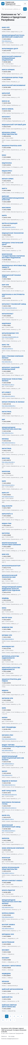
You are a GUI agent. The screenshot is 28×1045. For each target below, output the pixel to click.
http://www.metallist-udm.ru (9, 308)
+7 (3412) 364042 (6, 516)
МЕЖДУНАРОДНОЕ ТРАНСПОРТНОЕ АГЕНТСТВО (11, 428)
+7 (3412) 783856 (6, 209)
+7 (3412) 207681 (6, 79)
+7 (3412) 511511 (6, 346)
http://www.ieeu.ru (7, 41)
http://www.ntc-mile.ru (8, 819)
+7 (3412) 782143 (6, 180)
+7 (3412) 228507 (6, 546)
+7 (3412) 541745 (6, 136)
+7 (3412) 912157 (6, 817)
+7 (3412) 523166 (6, 600)
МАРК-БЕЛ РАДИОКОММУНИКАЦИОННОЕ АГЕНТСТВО (13, 198)
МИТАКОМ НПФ (7, 698)
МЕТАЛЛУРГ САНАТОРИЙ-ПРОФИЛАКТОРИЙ (11, 368)
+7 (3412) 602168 (6, 773)
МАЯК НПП (5, 27)
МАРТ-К (4, 188)
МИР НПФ (5, 285)
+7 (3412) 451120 (6, 404)
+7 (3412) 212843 (6, 952)
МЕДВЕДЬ (5, 598)
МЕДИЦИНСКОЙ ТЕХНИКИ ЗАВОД (11, 276)
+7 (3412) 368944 (6, 936)
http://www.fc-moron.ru (8, 873)
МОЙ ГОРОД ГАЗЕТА (9, 791)
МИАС (4, 155)
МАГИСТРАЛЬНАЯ (8, 942)
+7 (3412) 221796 (6, 648)
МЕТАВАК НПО (7, 635)
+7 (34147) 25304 (6, 71)
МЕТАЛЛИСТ (6, 117)
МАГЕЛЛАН (6, 533)
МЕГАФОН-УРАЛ (7, 735)
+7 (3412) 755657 (6, 556)
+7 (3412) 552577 (6, 619)
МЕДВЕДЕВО (6, 973)
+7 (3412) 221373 (6, 871)
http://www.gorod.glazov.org (9, 794)
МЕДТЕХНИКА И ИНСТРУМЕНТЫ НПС (13, 295)
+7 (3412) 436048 (6, 535)
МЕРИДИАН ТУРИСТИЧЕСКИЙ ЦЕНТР (12, 243)
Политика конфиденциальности (9, 1038)
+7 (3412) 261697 (6, 610)
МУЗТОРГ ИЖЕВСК (8, 924)
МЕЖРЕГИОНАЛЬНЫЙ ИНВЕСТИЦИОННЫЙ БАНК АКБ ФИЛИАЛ (13, 758)
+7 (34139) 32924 (6, 892)
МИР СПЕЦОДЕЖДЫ (9, 727)
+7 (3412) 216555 (6, 637)
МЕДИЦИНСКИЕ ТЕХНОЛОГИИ (13, 233)
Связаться (4, 1036)
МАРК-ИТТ (5, 493)
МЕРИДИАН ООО (8, 934)
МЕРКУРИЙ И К (7, 514)
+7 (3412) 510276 (6, 394)
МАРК (4, 481)
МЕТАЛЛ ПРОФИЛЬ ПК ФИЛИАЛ (13, 402)
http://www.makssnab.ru (8, 462)
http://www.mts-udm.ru (8, 384)
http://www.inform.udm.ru (9, 227)
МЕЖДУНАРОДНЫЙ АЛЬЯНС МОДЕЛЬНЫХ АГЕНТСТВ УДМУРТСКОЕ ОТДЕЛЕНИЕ (12, 588)
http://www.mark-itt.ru (8, 496)
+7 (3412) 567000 (6, 382)
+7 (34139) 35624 (6, 259)
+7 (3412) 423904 (6, 671)
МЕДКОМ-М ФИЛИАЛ (9, 781)
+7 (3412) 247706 (6, 298)
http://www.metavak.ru (8, 639)
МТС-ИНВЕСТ (6, 392)
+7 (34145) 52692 (6, 905)
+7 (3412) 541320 (6, 441)
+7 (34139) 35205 (6, 829)
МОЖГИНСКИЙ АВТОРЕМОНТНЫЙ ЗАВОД (11, 826)
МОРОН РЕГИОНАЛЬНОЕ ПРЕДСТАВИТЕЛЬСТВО (10, 868)
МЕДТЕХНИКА (7, 163)
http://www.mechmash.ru (8, 442)
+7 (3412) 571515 (6, 592)
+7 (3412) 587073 (6, 683)
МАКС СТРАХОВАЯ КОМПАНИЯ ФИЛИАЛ (12, 357)
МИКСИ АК (6, 101)
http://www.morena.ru (7, 917)
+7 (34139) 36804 (6, 859)
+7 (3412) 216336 (6, 991)
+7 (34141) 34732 (6, 792)
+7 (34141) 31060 (6, 306)
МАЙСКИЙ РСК (7, 997)
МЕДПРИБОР (6, 323)
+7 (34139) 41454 (6, 729)
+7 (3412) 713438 (6, 95)
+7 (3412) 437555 (6, 748)
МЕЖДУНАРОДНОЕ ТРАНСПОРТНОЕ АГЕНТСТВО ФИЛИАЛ (11, 901)
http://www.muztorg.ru (8, 928)
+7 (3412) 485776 (6, 460)
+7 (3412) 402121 (6, 737)
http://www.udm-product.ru (9, 808)
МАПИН (4, 717)
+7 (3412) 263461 (6, 421)
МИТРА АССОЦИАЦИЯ (9, 223)
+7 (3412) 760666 (6, 840)
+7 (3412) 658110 (6, 525)
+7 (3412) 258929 (6, 190)
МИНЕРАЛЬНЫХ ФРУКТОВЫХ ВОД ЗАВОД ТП (14, 266)
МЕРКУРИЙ (6, 93)
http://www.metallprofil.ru (8, 406)
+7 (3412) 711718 (6, 567)
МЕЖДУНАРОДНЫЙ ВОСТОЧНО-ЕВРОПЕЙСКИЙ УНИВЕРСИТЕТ (13, 36)
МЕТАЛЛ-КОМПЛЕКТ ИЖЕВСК (12, 880)
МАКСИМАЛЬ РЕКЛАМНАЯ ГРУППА (11, 803)
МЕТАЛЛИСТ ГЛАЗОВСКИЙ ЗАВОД (14, 304)
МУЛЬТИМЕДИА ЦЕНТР (10, 49)
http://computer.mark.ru (8, 485)
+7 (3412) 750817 (6, 508)
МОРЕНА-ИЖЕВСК (8, 913)
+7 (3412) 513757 (6, 126)
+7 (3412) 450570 (6, 719)
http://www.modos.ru (7, 750)
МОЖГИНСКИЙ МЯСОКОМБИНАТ (13, 85)
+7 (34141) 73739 (6, 217)
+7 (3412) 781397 (6, 806)
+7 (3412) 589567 (6, 371)
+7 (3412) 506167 (6, 975)
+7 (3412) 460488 (6, 882)
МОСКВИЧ (5, 950)
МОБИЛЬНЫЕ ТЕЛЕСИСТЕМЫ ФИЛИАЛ (12, 380)
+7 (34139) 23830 (6, 87)
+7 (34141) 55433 (6, 850)
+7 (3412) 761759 (6, 50)
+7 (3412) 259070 (6, 173)
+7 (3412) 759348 (6, 967)
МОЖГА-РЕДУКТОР (8, 890)
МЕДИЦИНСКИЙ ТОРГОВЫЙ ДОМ (14, 125)
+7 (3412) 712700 (6, 335)
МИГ (3, 419)
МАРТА (4, 215)
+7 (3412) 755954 (6, 235)
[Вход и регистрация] (25, 3)
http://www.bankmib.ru (8, 763)
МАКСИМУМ (6, 208)
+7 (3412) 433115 (6, 225)
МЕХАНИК (5, 981)
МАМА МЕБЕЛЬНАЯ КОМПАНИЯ (13, 848)
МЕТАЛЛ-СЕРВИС (8, 179)
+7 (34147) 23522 (6, 103)
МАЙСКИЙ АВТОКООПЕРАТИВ (12, 989)
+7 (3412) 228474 (6, 29)
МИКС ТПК (5, 345)
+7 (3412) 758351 (6, 325)
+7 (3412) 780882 (6, 629)
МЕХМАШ (5, 439)
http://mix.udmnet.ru (7, 348)
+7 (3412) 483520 (6, 315)
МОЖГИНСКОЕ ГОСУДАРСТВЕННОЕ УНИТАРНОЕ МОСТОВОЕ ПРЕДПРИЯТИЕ (13, 256)
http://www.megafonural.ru (9, 739)
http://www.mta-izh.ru (7, 433)
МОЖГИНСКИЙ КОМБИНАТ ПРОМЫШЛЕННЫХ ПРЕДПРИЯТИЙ (11, 58)
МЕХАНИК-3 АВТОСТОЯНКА (11, 966)
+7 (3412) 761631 (6, 660)
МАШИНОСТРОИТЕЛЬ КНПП (12, 146)
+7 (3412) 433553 (6, 1008)
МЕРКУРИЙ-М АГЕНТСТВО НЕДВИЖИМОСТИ (11, 668)
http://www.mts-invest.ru (8, 396)
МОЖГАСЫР (6, 858)
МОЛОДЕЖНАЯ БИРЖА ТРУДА (12, 77)
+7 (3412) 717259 (6, 269)
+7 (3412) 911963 (6, 783)
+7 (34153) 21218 (6, 119)
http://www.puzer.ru (7, 775)
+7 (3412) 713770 (6, 450)
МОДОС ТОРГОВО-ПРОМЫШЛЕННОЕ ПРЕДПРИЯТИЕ (14, 746)
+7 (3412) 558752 (6, 692)
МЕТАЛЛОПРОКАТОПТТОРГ (11, 566)
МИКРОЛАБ (6, 471)
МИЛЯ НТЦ (6, 815)
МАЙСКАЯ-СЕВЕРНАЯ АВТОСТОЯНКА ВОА (9, 1006)
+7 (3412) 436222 (6, 39)
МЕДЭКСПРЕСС (7, 171)
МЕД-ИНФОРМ (7, 506)
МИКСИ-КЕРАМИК (8, 70)
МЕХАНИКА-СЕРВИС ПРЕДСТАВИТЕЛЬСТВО (9, 133)
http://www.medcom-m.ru (8, 785)
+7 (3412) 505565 (6, 700)
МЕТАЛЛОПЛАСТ (7, 314)
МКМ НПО (5, 554)
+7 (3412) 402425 (6, 360)
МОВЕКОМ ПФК (7, 627)
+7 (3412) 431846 (6, 147)
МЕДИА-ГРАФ (6, 523)
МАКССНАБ (6, 458)
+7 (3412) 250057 (6, 202)
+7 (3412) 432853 (6, 926)
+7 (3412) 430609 (6, 246)
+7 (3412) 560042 (6, 710)
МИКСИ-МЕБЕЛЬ (7, 109)
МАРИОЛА (5, 838)
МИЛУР (4, 771)
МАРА (4, 708)
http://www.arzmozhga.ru (8, 830)
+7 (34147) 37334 (6, 111)
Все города (11, 1036)
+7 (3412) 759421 (6, 983)
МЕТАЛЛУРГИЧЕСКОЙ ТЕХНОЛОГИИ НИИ (9, 576)
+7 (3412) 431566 (6, 431)
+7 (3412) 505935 (6, 944)
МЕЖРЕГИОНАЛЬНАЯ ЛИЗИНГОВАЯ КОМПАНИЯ (11, 544)
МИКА (4, 608)
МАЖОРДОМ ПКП (8, 646)
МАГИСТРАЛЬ (6, 412)
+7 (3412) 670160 (6, 915)
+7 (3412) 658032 (6, 157)
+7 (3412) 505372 (6, 413)
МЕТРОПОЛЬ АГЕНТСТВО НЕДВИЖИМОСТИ (10, 657)
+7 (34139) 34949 (6, 62)
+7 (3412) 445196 (6, 165)
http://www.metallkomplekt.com (10, 337)
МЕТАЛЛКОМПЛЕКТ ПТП (10, 333)
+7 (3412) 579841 (6, 473)
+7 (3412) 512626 (6, 286)
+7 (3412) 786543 (6, 279)
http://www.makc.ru (7, 361)
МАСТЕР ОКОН (7, 617)
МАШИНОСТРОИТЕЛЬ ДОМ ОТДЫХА (11, 680)
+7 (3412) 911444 (6, 761)
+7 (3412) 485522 (6, 483)
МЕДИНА (5, 690)
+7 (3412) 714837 (6, 579)
